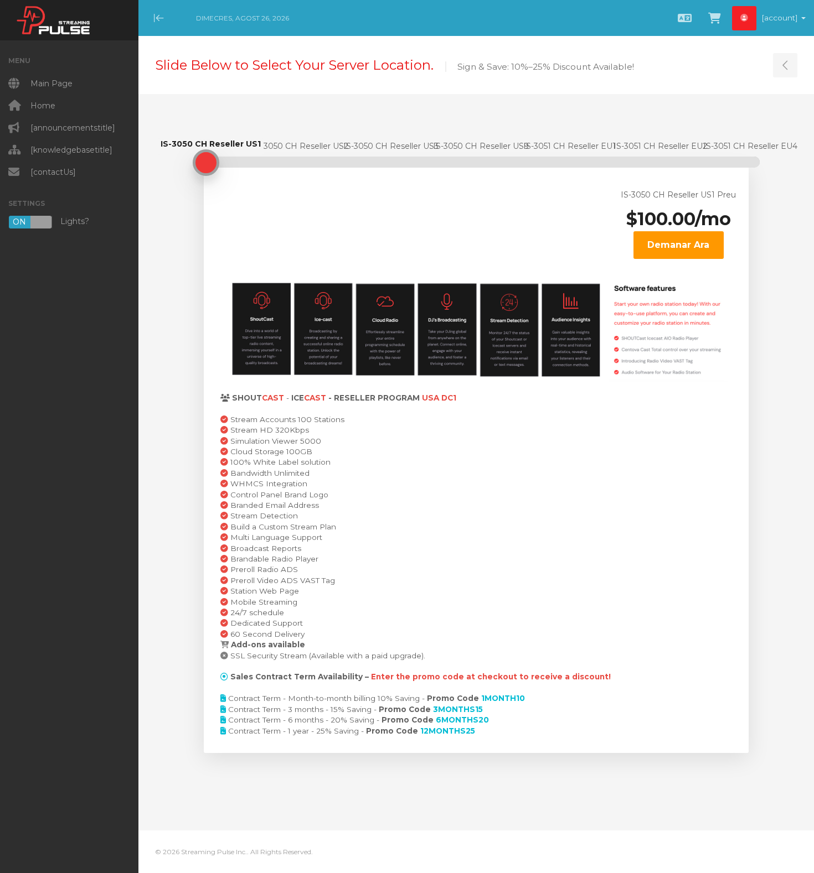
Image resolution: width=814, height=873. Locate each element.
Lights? (51, 221)
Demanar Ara (678, 245)
